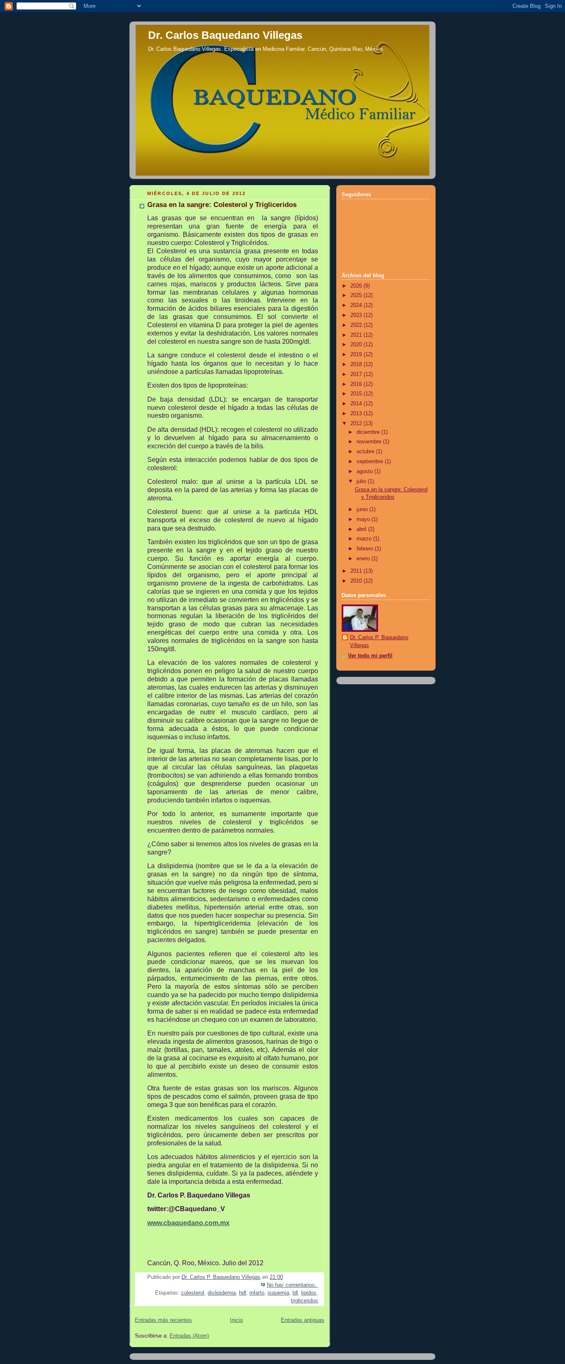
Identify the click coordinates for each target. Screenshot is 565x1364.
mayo (364, 519)
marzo (365, 539)
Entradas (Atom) (189, 1336)
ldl (295, 1293)
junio (363, 509)
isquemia (278, 1293)
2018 (357, 364)
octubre (366, 452)
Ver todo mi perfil (370, 656)
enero (364, 559)
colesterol (192, 1293)
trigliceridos (304, 1301)
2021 (357, 335)
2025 (357, 295)
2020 (357, 345)
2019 (357, 354)
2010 (357, 581)
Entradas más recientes (163, 1320)
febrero (366, 549)
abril (362, 529)
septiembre (371, 461)
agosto (365, 471)
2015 (357, 394)
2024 (357, 305)
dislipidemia (222, 1293)
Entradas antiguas (302, 1320)
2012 (357, 423)
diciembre (369, 432)
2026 (357, 286)
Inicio (236, 1320)
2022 (357, 325)
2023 (357, 315)
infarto (256, 1293)
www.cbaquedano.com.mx (188, 1222)
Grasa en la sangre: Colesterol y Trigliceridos (222, 205)
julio (362, 481)
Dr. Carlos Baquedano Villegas (225, 35)
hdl (242, 1293)
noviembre (370, 442)
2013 (357, 414)
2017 (357, 374)
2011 (357, 571)
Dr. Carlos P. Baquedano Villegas (379, 641)
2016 (357, 384)
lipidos (308, 1293)
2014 (357, 404)
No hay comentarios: (292, 1285)
